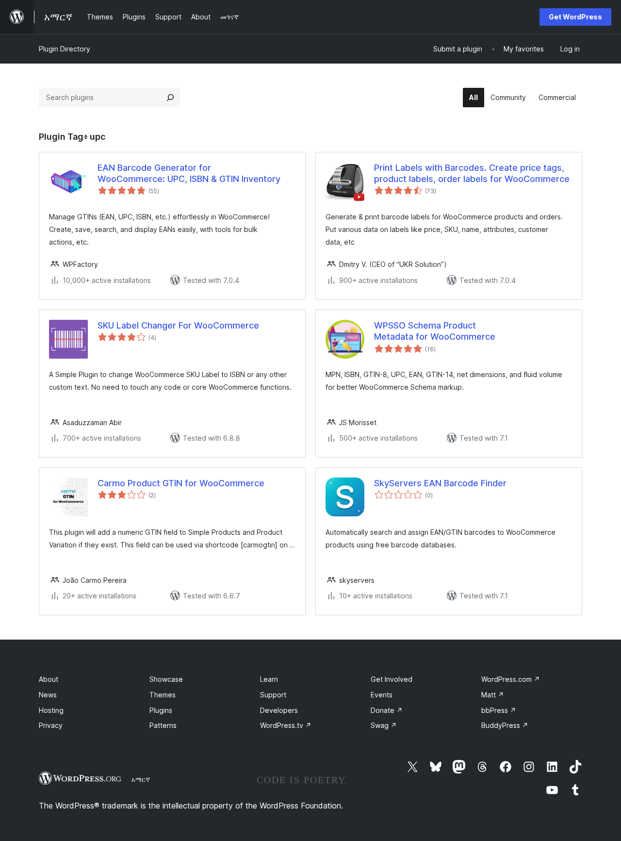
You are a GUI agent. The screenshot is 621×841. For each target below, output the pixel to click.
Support (273, 695)
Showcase (166, 679)
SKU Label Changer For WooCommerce (178, 325)
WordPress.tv (285, 725)
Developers (279, 710)
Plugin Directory (64, 49)
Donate (387, 710)
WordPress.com (510, 679)
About (48, 679)
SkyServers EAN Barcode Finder (440, 483)
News (48, 695)
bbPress (498, 710)
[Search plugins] (170, 97)
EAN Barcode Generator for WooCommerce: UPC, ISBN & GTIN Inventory (189, 173)
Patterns (163, 725)
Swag (384, 725)
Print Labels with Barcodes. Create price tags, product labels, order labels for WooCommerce (472, 173)
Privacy (51, 725)
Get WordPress (575, 17)
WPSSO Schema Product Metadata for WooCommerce (434, 331)
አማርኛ (140, 779)
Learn (269, 679)
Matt (492, 695)
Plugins (160, 710)
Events (381, 695)
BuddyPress (504, 725)
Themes (162, 695)
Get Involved (391, 679)
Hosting (51, 710)
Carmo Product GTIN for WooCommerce (181, 483)
